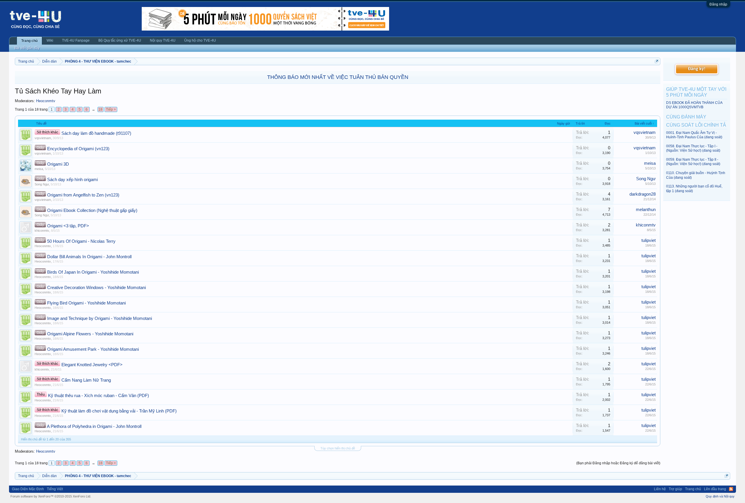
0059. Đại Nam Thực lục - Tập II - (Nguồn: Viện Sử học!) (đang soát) (693, 161)
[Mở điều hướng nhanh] (657, 61)
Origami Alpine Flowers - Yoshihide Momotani (90, 334)
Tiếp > (111, 109)
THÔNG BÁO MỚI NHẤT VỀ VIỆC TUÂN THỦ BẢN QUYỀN (337, 77)
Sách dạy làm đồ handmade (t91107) (96, 133)
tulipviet (648, 240)
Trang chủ (29, 41)
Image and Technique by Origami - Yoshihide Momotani (99, 318)
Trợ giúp (675, 489)
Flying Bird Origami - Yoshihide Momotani (86, 303)
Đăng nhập (718, 4)
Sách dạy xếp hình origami (72, 179)
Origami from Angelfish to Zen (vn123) (83, 195)
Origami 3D (58, 164)
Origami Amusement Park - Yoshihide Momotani (93, 349)
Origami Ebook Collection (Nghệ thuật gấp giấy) (92, 210)
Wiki (50, 40)
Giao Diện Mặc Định (28, 489)
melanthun (646, 209)
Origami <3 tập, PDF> (68, 226)
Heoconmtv (45, 101)
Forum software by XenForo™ (50, 496)
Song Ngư (42, 184)
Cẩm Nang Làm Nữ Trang (86, 380)
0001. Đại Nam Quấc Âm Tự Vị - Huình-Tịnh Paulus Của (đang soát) (694, 135)
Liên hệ (660, 489)
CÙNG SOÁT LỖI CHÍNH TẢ (696, 125)
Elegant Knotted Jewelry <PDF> (92, 364)
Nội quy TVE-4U (162, 40)
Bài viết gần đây (27, 48)
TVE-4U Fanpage (76, 40)
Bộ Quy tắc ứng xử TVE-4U (119, 40)
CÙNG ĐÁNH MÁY (686, 116)
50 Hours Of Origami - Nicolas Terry (81, 241)
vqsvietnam (43, 138)
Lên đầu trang (715, 489)
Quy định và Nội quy (720, 496)
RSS (731, 489)
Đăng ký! (696, 69)
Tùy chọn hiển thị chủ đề (337, 448)
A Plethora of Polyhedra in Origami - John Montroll (94, 426)
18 (100, 109)
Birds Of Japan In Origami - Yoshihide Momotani (93, 272)
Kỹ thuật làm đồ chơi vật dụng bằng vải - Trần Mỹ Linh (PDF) (119, 411)
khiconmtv (42, 230)
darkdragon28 (642, 194)
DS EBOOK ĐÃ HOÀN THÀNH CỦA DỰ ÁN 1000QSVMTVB (694, 105)
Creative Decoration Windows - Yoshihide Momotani (96, 287)
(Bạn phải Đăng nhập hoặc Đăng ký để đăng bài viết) (618, 463)
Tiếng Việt (55, 489)
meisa (39, 169)
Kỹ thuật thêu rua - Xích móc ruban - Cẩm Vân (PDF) (98, 395)
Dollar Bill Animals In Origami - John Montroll (89, 256)
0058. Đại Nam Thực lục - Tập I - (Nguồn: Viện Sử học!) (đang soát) (693, 148)
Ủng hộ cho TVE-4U (200, 40)
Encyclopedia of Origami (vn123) (78, 148)
